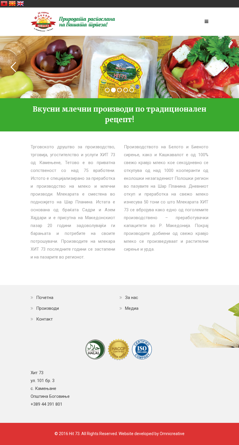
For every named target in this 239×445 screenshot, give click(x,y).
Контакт (44, 319)
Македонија (12, 3)
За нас (131, 297)
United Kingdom (20, 3)
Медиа (131, 308)
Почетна (44, 297)
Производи (47, 308)
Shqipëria (4, 3)
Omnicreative (172, 433)
